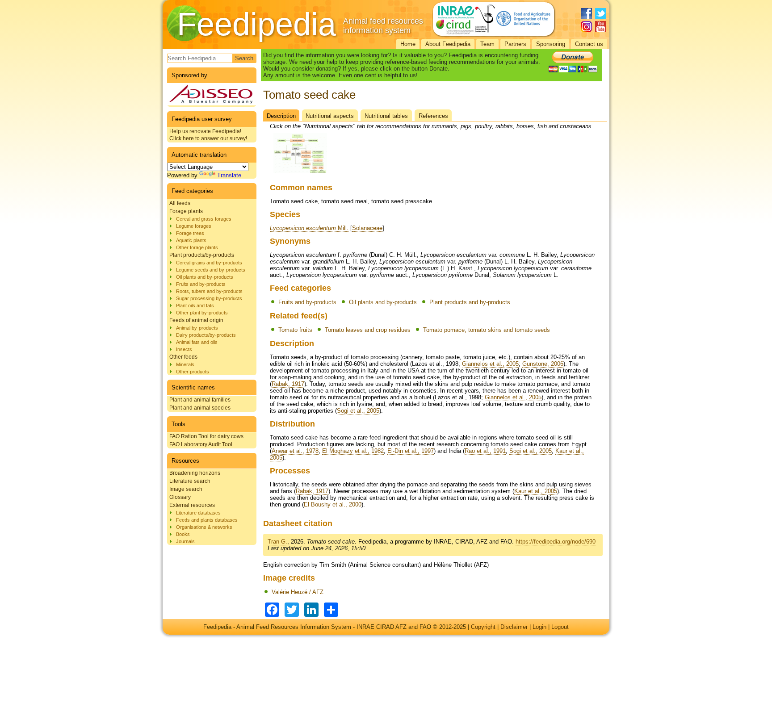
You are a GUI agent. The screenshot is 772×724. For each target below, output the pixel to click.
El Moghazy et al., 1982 (353, 451)
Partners (515, 44)
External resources (192, 505)
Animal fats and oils (197, 342)
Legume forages (193, 226)
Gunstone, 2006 (542, 363)
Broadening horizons (194, 473)
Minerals (185, 364)
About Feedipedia (447, 44)
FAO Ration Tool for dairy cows (206, 436)
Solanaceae (367, 228)
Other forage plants (197, 247)
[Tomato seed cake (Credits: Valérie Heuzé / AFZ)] (300, 173)
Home (407, 44)
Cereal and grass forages (203, 219)
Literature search (189, 481)
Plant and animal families (200, 400)
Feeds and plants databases (207, 520)
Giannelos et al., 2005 (490, 363)
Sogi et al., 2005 (358, 410)
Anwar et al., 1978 (295, 451)
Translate (229, 175)
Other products (192, 371)
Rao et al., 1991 (485, 451)
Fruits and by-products (201, 284)
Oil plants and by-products (204, 277)
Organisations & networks (204, 527)
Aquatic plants (191, 240)
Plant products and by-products (469, 302)
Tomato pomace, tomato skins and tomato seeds (486, 329)
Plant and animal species (200, 408)
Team (487, 44)
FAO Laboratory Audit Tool (200, 444)
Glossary (180, 497)
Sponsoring (550, 44)
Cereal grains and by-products (209, 262)
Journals (185, 541)
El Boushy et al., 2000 (332, 504)
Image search (185, 489)
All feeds (179, 203)
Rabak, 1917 (288, 384)
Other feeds (183, 357)
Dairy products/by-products (206, 335)
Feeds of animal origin (196, 320)
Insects (184, 349)
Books (183, 534)
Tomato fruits (295, 329)
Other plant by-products (202, 312)
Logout (560, 627)
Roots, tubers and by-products (209, 291)
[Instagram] (586, 26)
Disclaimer (514, 627)
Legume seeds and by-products (210, 269)
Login (539, 627)
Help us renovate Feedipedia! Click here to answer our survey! (208, 135)
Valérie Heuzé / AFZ (297, 592)
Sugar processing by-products (209, 298)
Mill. (309, 228)
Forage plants (186, 211)
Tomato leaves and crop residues (368, 329)
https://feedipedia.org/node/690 (556, 541)
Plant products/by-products (201, 255)
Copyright (483, 627)
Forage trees (190, 233)
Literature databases (198, 512)
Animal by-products (197, 328)
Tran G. (277, 541)
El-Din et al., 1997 (410, 451)
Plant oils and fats (195, 305)
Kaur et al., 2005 (535, 491)
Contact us (589, 44)
